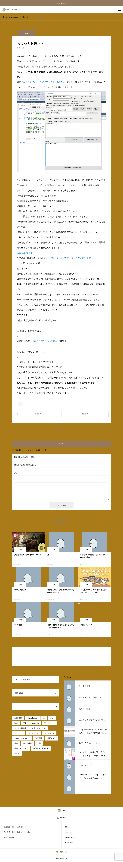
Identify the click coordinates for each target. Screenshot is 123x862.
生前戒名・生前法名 (41, 748)
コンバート (18, 733)
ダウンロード (33, 733)
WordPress (68, 832)
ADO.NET (18, 718)
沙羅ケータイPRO (47, 341)
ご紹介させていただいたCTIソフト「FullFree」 (44, 82)
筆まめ (16, 753)
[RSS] (66, 852)
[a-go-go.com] (11, 9)
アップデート (49, 723)
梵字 (39, 743)
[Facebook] (57, 852)
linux (16, 723)
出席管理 (38, 738)
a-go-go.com (61, 3)
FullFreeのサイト (25, 253)
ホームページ (49, 733)
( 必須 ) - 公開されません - (25, 465)
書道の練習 (27, 743)
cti (21, 404)
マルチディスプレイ (22, 738)
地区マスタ (51, 738)
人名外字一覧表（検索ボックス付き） (18, 832)
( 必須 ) (24, 457)
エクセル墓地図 (20, 728)
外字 (16, 743)
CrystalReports (32, 718)
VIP (24, 723)
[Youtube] (61, 852)
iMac (51, 718)
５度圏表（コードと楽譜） (14, 827)
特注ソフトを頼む (21, 748)
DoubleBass (69, 843)
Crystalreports (70, 837)
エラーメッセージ (38, 728)
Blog (66, 827)
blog (26, 33)
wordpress (35, 723)
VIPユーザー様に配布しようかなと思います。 (70, 258)
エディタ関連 (9, 837)
